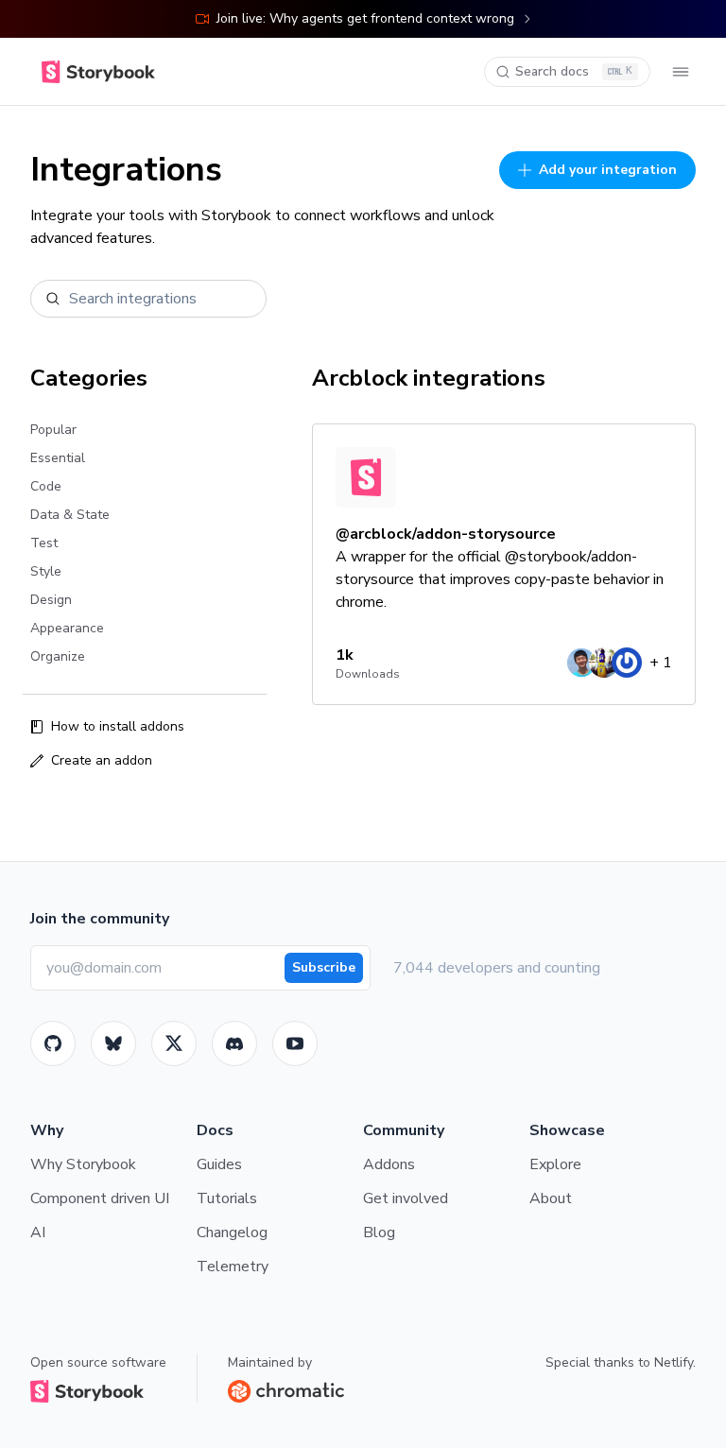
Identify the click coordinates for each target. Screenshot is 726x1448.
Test (44, 543)
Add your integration (608, 170)
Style (45, 571)
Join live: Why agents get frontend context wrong (365, 18)
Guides (219, 1164)
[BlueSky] (113, 1043)
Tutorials (227, 1198)
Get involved (405, 1198)
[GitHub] (53, 1043)
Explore (555, 1164)
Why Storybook (83, 1164)
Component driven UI (99, 1198)
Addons (389, 1164)
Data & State (70, 515)
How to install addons (117, 726)
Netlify (673, 1362)
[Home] (98, 72)
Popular (53, 430)
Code (45, 486)
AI (37, 1232)
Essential (57, 458)
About (550, 1198)
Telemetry (232, 1266)
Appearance (67, 628)
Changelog (232, 1232)
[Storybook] (234, 1043)
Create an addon (101, 760)
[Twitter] (174, 1043)
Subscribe (323, 967)
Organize (57, 656)
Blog (379, 1232)
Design (51, 600)
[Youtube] (295, 1043)
